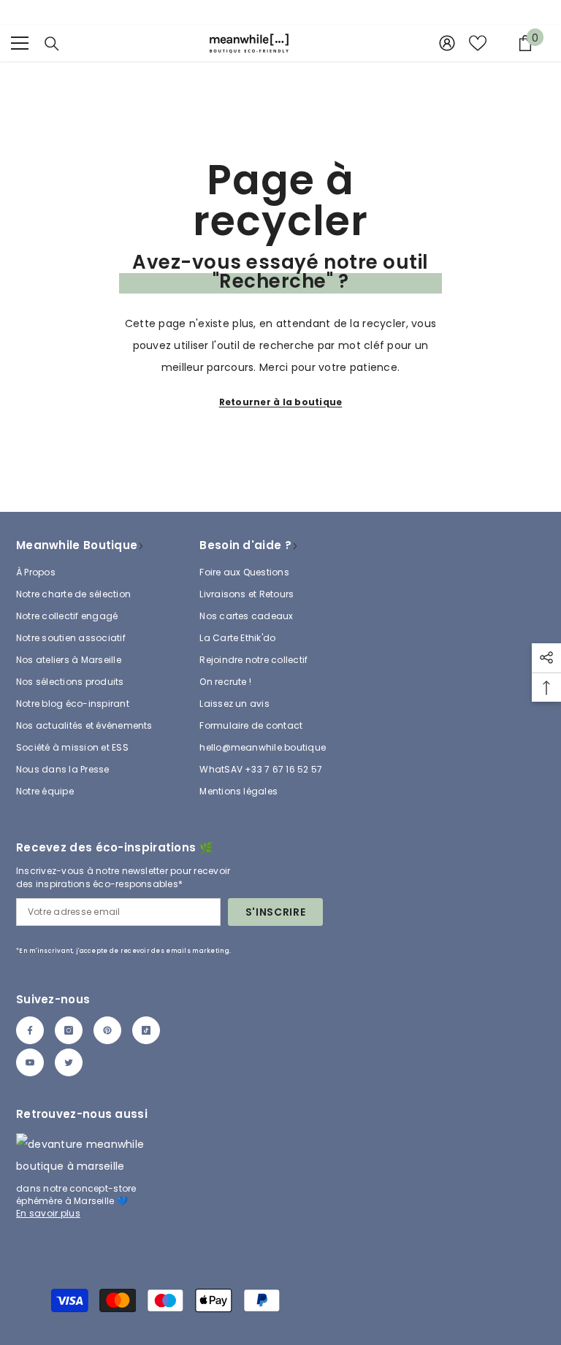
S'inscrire (275, 912)
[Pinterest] (107, 1030)
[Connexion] (447, 43)
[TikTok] (146, 1030)
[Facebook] (30, 1030)
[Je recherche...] (52, 44)
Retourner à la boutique (281, 402)
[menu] (19, 43)
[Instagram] (69, 1030)
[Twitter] (69, 1062)
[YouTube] (30, 1062)
